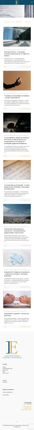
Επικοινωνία (6, 373)
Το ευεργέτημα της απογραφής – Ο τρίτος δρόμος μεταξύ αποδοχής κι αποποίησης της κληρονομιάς (17, 187)
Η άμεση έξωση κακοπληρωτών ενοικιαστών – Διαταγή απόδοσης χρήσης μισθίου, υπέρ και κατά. (14, 231)
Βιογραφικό (5, 370)
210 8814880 (28, 404)
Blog (4, 371)
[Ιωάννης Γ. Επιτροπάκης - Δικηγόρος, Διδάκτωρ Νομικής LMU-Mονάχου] (17, 2)
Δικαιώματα (18, 425)
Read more (27, 67)
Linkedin (5, 380)
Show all (28, 22)
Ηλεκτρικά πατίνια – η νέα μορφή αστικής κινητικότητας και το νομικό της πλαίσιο (16, 53)
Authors (20, 22)
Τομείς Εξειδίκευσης (7, 368)
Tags (12, 22)
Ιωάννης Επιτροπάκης (11, 49)
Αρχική (4, 367)
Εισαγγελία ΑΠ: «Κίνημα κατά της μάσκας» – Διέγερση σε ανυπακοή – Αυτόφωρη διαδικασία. (17, 274)
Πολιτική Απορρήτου (8, 392)
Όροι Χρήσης (6, 395)
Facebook (5, 382)
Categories (6, 22)
